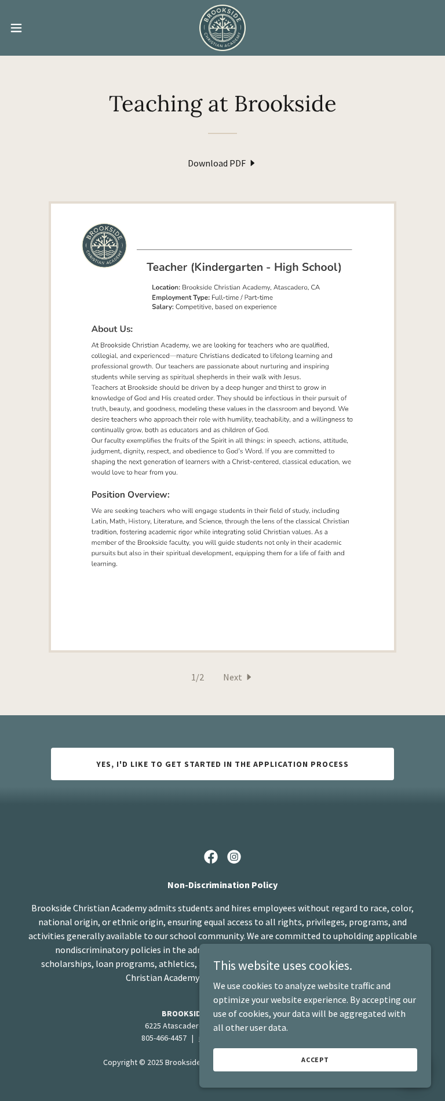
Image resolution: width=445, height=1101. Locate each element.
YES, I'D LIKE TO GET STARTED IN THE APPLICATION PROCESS (222, 764)
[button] (37, 27)
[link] (222, 28)
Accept (315, 1059)
